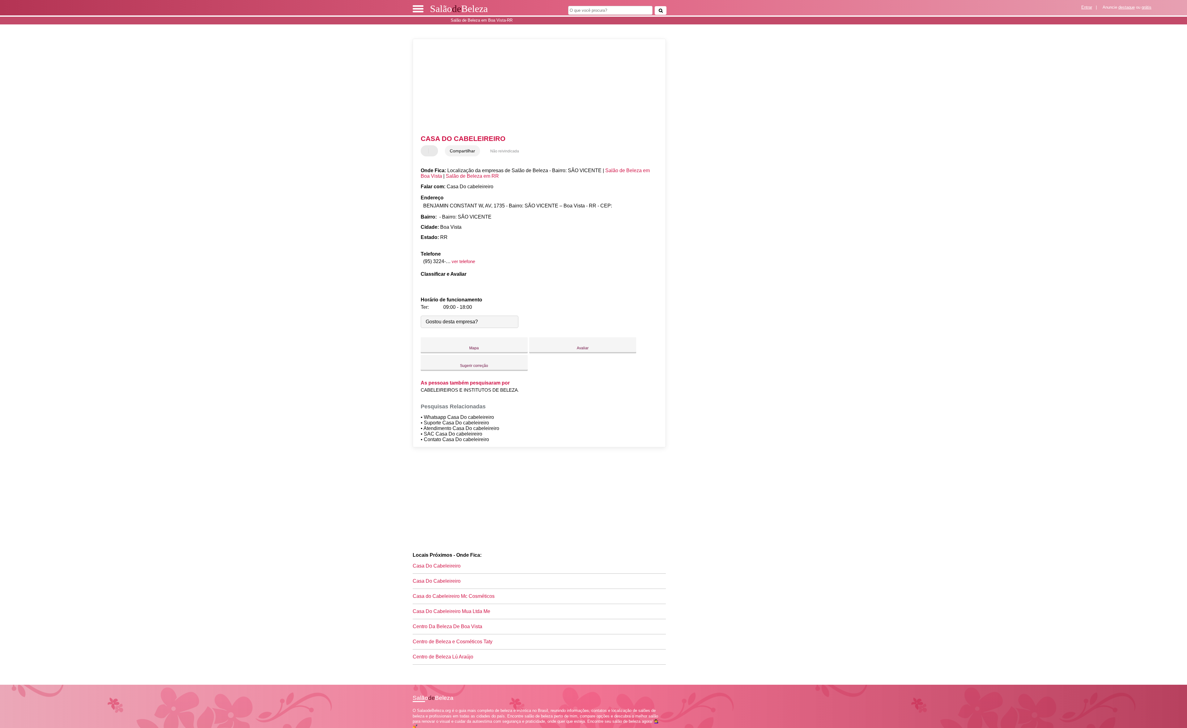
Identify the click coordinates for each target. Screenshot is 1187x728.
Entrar (1086, 7)
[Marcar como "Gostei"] (426, 150)
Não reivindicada (504, 151)
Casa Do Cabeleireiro (437, 565)
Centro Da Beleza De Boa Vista (447, 626)
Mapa (474, 348)
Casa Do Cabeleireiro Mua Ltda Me (451, 611)
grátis (1146, 7)
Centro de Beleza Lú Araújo (443, 656)
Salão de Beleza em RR (472, 176)
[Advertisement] (536, 87)
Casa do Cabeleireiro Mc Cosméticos (454, 596)
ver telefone (463, 261)
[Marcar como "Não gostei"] (434, 150)
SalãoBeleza (459, 8)
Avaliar (583, 348)
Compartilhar (462, 150)
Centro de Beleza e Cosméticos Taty (452, 641)
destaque (1126, 7)
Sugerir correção (474, 366)
